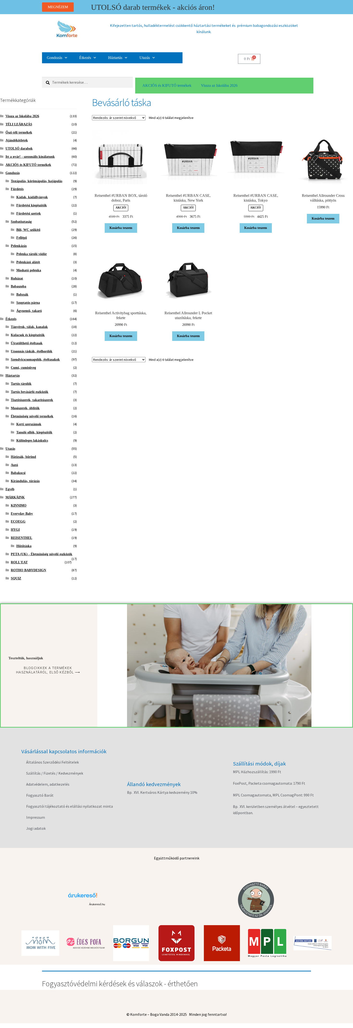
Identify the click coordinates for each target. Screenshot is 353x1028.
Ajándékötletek (17, 140)
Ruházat (17, 278)
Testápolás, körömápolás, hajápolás (36, 181)
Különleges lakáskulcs (32, 440)
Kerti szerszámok (28, 424)
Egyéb (10, 489)
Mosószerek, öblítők (25, 408)
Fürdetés (17, 189)
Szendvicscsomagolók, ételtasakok (35, 359)
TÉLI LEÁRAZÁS (19, 124)
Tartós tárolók (21, 384)
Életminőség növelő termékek (32, 416)
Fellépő (21, 237)
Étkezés (85, 58)
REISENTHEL (21, 538)
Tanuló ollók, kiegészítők (34, 432)
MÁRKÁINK (15, 497)
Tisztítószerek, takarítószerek (32, 400)
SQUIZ (16, 578)
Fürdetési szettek (28, 213)
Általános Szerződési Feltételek (52, 762)
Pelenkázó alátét (28, 262)
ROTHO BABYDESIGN (28, 570)
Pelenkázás (19, 246)
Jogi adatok (36, 828)
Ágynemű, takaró (29, 311)
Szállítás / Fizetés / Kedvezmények (54, 773)
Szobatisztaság (21, 221)
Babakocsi (18, 473)
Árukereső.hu (97, 904)
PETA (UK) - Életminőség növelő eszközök (41, 554)
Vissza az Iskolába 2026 (219, 85)
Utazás (145, 58)
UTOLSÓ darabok (19, 148)
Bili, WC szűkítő (28, 230)
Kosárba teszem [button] (121, 228)
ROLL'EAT (19, 562)
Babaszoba (18, 286)
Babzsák (22, 294)
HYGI (15, 530)
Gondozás (54, 58)
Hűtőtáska (23, 546)
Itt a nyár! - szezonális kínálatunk (30, 156)
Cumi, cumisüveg (23, 367)
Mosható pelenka (28, 270)
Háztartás (115, 58)
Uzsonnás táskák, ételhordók (31, 351)
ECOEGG (18, 521)
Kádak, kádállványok (32, 197)
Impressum (35, 817)
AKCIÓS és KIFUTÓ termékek (166, 85)
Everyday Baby (22, 513)
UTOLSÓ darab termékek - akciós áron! (153, 7)
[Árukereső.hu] (97, 897)
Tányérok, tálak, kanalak (29, 327)
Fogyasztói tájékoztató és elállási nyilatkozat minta (69, 806)
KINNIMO (18, 505)
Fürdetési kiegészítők (31, 205)
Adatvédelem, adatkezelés (47, 784)
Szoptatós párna (28, 302)
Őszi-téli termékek (19, 132)
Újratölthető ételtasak (27, 343)
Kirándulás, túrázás (25, 481)
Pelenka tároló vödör (31, 254)
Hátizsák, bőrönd (23, 457)
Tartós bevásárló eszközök (29, 392)
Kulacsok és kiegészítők (28, 335)
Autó (14, 465)
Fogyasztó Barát (40, 795)
